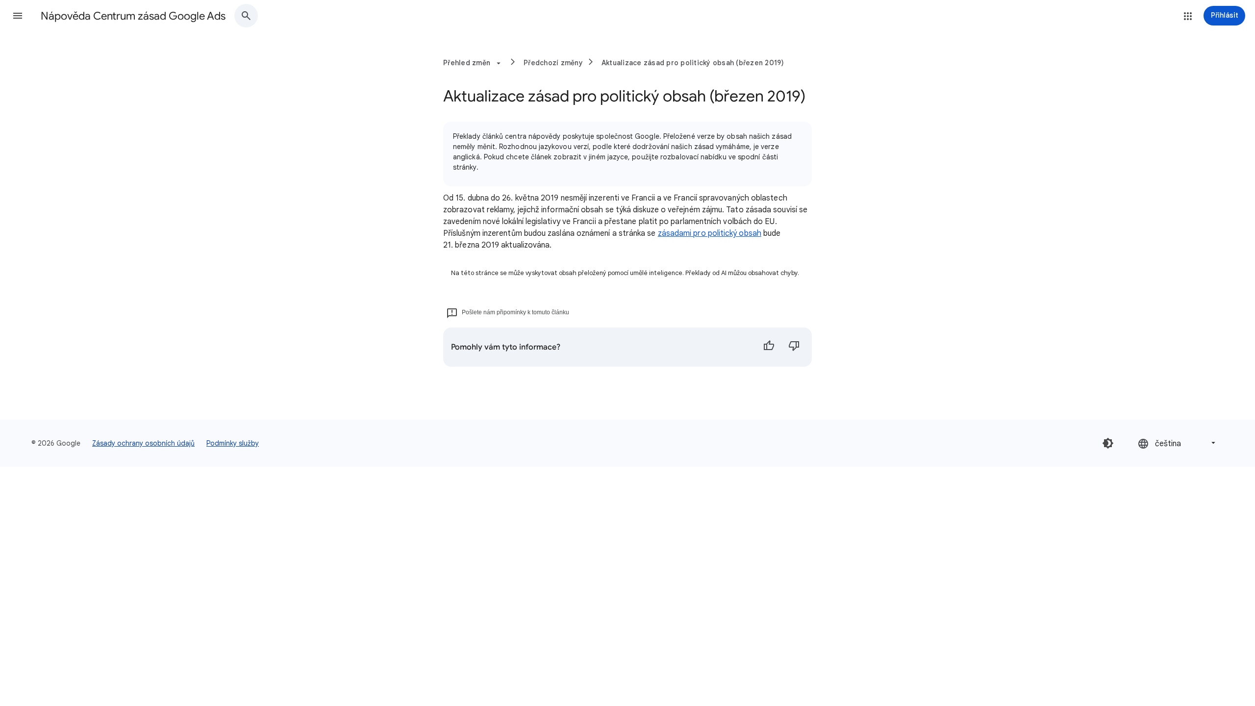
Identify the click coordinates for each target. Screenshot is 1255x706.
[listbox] (1177, 443)
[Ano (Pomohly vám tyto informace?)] (768, 347)
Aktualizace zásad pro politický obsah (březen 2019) (693, 62)
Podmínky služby (232, 443)
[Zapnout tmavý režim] (1108, 443)
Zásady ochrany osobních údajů (143, 443)
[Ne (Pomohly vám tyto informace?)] (794, 347)
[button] (17, 15)
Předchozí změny (553, 62)
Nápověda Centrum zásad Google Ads (133, 16)
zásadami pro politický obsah (709, 233)
